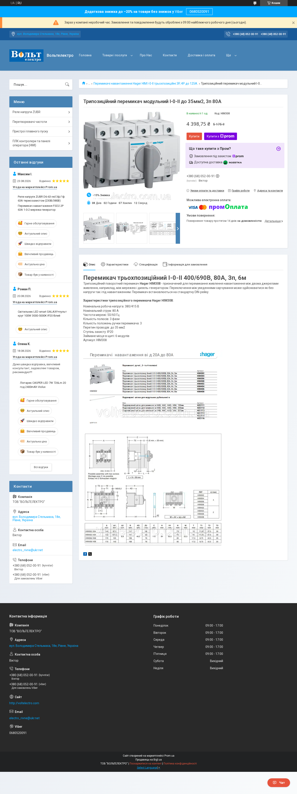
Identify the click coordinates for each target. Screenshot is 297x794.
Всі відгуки (41, 467)
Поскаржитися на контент (146, 763)
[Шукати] (67, 84)
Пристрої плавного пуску (30, 131)
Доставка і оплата (201, 55)
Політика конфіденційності (180, 763)
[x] (90, 554)
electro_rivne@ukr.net (28, 550)
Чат (282, 782)
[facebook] (85, 554)
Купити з (213, 136)
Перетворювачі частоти (30, 121)
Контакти (170, 55)
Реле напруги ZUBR (26, 112)
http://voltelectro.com (24, 703)
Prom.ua (169, 755)
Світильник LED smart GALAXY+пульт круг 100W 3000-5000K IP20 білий (42, 313)
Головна (85, 55)
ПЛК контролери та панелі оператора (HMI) (31, 143)
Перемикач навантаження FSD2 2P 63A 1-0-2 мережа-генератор (40, 207)
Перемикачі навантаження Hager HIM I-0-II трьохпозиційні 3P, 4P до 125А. (145, 83)
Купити (194, 136)
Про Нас (146, 55)
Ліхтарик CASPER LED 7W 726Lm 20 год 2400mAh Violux (43, 384)
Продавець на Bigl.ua (148, 759)
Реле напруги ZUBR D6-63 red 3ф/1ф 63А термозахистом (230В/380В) (41, 198)
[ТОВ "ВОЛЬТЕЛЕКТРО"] (26, 55)
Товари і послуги (114, 55)
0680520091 (199, 12)
